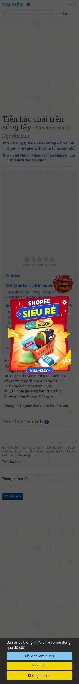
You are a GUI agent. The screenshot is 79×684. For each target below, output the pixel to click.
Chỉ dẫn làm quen (39, 656)
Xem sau (39, 665)
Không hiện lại (39, 675)
